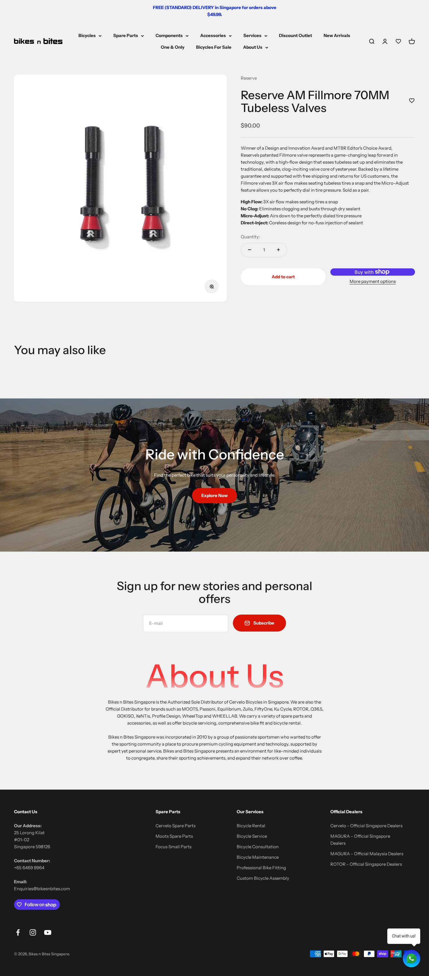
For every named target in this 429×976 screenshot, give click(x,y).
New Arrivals (337, 35)
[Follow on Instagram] (33, 932)
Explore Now (214, 495)
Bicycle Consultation (258, 846)
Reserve (249, 78)
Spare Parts (125, 35)
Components (169, 35)
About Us (252, 47)
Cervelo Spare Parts (176, 825)
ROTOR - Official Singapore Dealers (366, 864)
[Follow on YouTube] (48, 932)
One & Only (172, 47)
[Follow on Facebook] (18, 932)
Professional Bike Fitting (261, 867)
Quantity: (250, 236)
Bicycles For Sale (213, 47)
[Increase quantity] (278, 250)
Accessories (213, 35)
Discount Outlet (295, 35)
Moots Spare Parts (174, 836)
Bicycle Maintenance (258, 857)
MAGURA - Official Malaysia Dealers (366, 853)
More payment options (373, 281)
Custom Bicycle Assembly (263, 878)
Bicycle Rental (251, 825)
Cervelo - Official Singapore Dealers (366, 825)
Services (252, 35)
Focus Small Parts (173, 846)
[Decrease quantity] (249, 250)
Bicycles (87, 35)
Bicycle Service (252, 836)
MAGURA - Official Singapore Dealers (360, 839)
